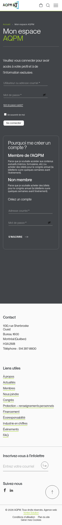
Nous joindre (11, 394)
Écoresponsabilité (14, 417)
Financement (11, 412)
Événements (11, 429)
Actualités (9, 382)
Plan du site (44, 517)
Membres (9, 388)
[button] (56, 5)
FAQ (5, 435)
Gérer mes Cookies (31, 520)
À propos (8, 376)
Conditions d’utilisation (23, 517)
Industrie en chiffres (15, 423)
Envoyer (45, 465)
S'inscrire (15, 237)
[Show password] (44, 94)
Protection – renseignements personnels (28, 406)
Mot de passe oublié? (13, 105)
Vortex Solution (31, 512)
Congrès (8, 400)
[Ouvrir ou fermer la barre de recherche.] (48, 5)
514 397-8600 (27, 348)
